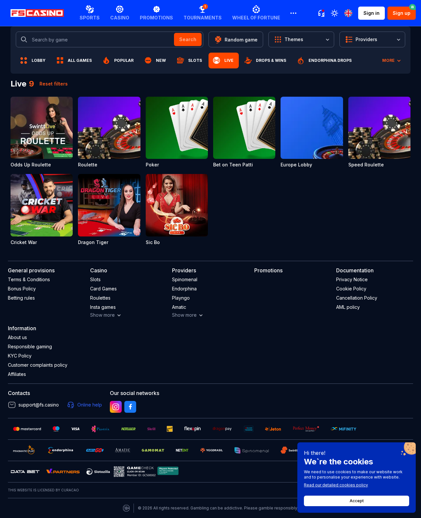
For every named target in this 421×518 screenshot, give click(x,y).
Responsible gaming (30, 346)
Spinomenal (184, 279)
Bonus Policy (22, 288)
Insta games (103, 307)
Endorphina (184, 288)
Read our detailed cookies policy (336, 484)
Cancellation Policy (356, 298)
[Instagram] (116, 407)
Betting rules (21, 298)
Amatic (179, 307)
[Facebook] (130, 407)
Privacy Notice (352, 279)
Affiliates (17, 374)
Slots (95, 279)
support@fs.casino (38, 404)
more (388, 60)
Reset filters (53, 83)
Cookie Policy (351, 288)
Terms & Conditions (29, 279)
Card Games (103, 288)
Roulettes (100, 298)
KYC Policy (20, 355)
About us (17, 337)
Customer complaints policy (37, 365)
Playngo (181, 298)
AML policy (348, 307)
